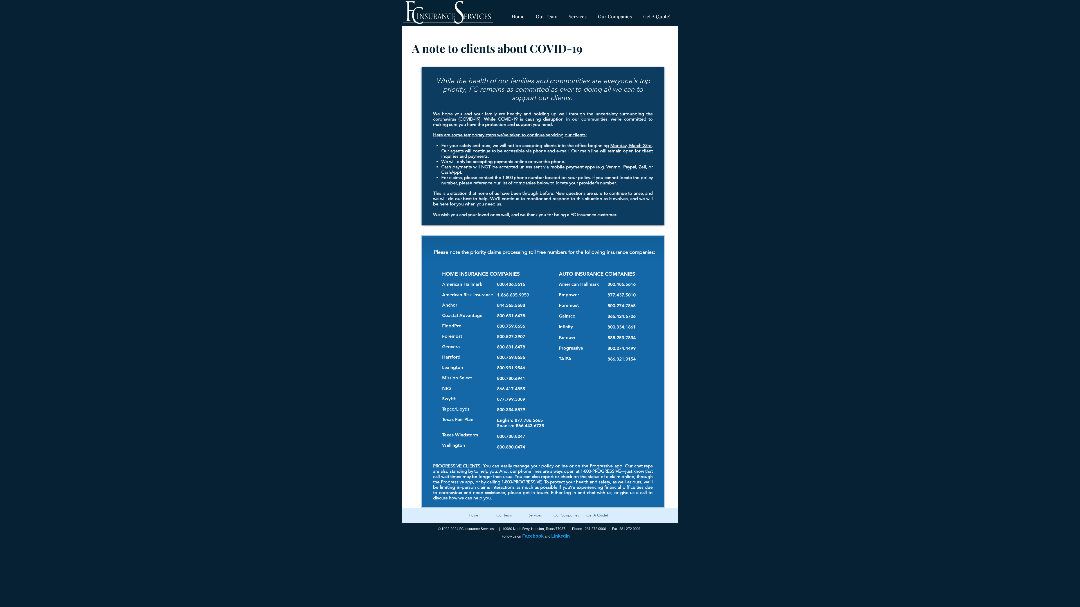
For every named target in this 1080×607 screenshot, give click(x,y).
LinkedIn (560, 536)
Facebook (533, 536)
